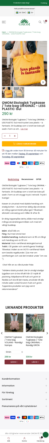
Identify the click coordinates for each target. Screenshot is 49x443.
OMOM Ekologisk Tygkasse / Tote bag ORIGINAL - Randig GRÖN (34, 341)
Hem (4, 32)
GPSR (38, 179)
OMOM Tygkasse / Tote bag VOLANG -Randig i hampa (14, 341)
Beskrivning (13, 179)
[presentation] (2, 333)
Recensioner (27, 179)
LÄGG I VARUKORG (13, 362)
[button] (25, 12)
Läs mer (24, 129)
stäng (44, 3)
